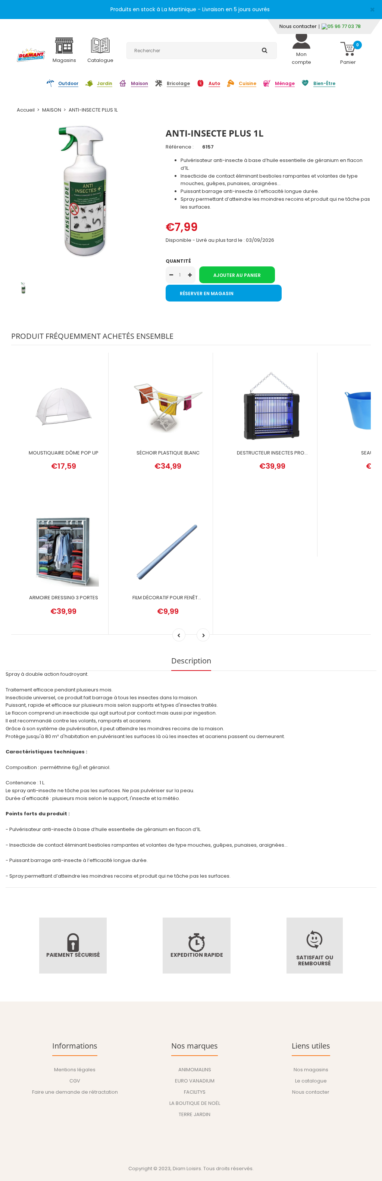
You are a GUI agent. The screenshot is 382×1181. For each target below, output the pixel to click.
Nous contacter (298, 26)
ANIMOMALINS (194, 1069)
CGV (74, 1080)
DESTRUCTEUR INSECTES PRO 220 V (278, 452)
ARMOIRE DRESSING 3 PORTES (63, 597)
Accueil (26, 109)
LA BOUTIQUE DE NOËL (194, 1103)
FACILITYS (195, 1092)
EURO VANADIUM (195, 1080)
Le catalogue (311, 1080)
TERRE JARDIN (194, 1114)
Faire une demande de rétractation (75, 1092)
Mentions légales (75, 1069)
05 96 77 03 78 (344, 26)
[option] (82, 191)
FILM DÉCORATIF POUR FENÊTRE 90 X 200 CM (183, 597)
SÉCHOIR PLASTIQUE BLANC (168, 452)
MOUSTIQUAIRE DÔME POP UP (63, 452)
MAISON (51, 109)
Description (191, 661)
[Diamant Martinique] (31, 56)
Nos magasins (311, 1069)
